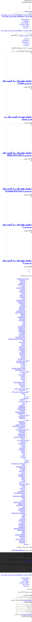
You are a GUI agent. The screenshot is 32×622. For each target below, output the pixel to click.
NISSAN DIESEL (20, 535)
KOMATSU (21, 329)
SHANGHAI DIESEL (19, 496)
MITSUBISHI (21, 530)
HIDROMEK (21, 317)
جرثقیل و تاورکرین (23, 401)
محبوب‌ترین (25, 40)
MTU (23, 531)
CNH (23, 507)
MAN (23, 494)
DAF (23, 373)
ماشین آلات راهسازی (23, 278)
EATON (23, 445)
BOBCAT (22, 295)
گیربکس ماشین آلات (23, 440)
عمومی (26, 460)
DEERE (23, 305)
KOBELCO (22, 328)
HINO (23, 518)
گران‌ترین (26, 45)
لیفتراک (26, 462)
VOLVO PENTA (20, 539)
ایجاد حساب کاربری (26, 616)
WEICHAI (22, 541)
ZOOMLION (21, 359)
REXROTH (22, 431)
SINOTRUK (21, 443)
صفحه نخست (25, 19)
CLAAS (23, 367)
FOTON (22, 376)
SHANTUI (22, 346)
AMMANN (22, 291)
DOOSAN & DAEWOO (18, 463)
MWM (23, 533)
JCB (24, 322)
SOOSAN (22, 348)
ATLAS (23, 294)
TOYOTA (22, 482)
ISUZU (23, 377)
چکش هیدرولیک (24, 415)
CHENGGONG (20, 288)
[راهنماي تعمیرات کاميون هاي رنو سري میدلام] (19, 113)
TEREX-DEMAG (20, 412)
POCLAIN (22, 342)
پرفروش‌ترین (25, 41)
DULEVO (22, 390)
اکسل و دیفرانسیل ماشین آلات (20, 392)
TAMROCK (21, 428)
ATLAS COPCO (20, 424)
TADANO (22, 410)
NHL (23, 340)
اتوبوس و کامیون (23, 35)
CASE (23, 299)
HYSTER (22, 468)
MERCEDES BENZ (19, 382)
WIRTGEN (22, 283)
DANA (23, 451)
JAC (24, 381)
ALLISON (22, 448)
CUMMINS (22, 508)
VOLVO (22, 356)
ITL (24, 454)
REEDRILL (21, 421)
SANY (23, 343)
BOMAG (22, 297)
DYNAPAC (21, 309)
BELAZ (23, 281)
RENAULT (22, 384)
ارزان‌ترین (26, 43)
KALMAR (22, 280)
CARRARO (21, 449)
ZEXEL (23, 438)
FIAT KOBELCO (20, 312)
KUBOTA (22, 525)
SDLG (23, 345)
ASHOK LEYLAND (19, 502)
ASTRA (23, 292)
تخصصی (22, 286)
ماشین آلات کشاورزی (22, 360)
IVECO (23, 379)
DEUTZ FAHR (21, 362)
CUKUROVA (21, 302)
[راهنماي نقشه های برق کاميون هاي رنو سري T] (19, 257)
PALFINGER (21, 409)
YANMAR (22, 542)
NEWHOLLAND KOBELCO (16, 339)
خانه (31, 35)
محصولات (26, 21)
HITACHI (22, 319)
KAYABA (22, 432)
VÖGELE (22, 354)
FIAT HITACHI (20, 311)
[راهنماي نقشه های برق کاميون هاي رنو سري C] (19, 221)
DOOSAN (22, 306)
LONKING (22, 336)
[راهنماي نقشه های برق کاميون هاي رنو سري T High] (19, 77)
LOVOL (22, 501)
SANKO (22, 289)
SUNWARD (21, 350)
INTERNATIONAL (19, 493)
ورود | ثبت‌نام (28, 11)
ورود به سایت (28, 602)
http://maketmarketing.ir (18, 550)
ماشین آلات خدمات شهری (21, 388)
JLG (24, 403)
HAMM (23, 314)
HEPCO (23, 316)
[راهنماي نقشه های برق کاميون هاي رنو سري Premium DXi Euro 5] (19, 185)
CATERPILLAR (20, 300)
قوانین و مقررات (24, 24)
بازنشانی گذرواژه (27, 600)
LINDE (23, 477)
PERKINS (22, 536)
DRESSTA (22, 308)
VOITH (23, 442)
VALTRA (22, 363)
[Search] (15, 13)
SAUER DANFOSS (19, 437)
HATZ (23, 516)
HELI (23, 465)
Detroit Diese (21, 510)
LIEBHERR (21, 331)
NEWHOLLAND (20, 337)
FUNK (23, 452)
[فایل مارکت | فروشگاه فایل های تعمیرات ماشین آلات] (16, 30)
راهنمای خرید (25, 22)
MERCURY (21, 504)
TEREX (23, 351)
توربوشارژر (25, 398)
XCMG (23, 357)
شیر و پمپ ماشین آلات (22, 429)
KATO (23, 325)
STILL (23, 479)
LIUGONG (22, 334)
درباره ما (26, 27)
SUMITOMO (21, 285)
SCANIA (22, 385)
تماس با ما (26, 26)
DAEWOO (22, 303)
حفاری (27, 420)
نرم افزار (26, 544)
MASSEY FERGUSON (18, 368)
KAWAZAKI (21, 326)
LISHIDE (22, 333)
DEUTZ (23, 511)
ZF (24, 395)
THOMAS (22, 353)
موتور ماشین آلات (24, 484)
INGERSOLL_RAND (19, 426)
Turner (23, 446)
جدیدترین (26, 38)
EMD (23, 514)
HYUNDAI (22, 320)
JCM (24, 323)
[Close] (31, 621)
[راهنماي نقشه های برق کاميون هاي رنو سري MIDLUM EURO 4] (19, 149)
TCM (23, 480)
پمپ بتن (26, 396)
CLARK (22, 470)
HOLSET (22, 399)
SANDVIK (22, 423)
